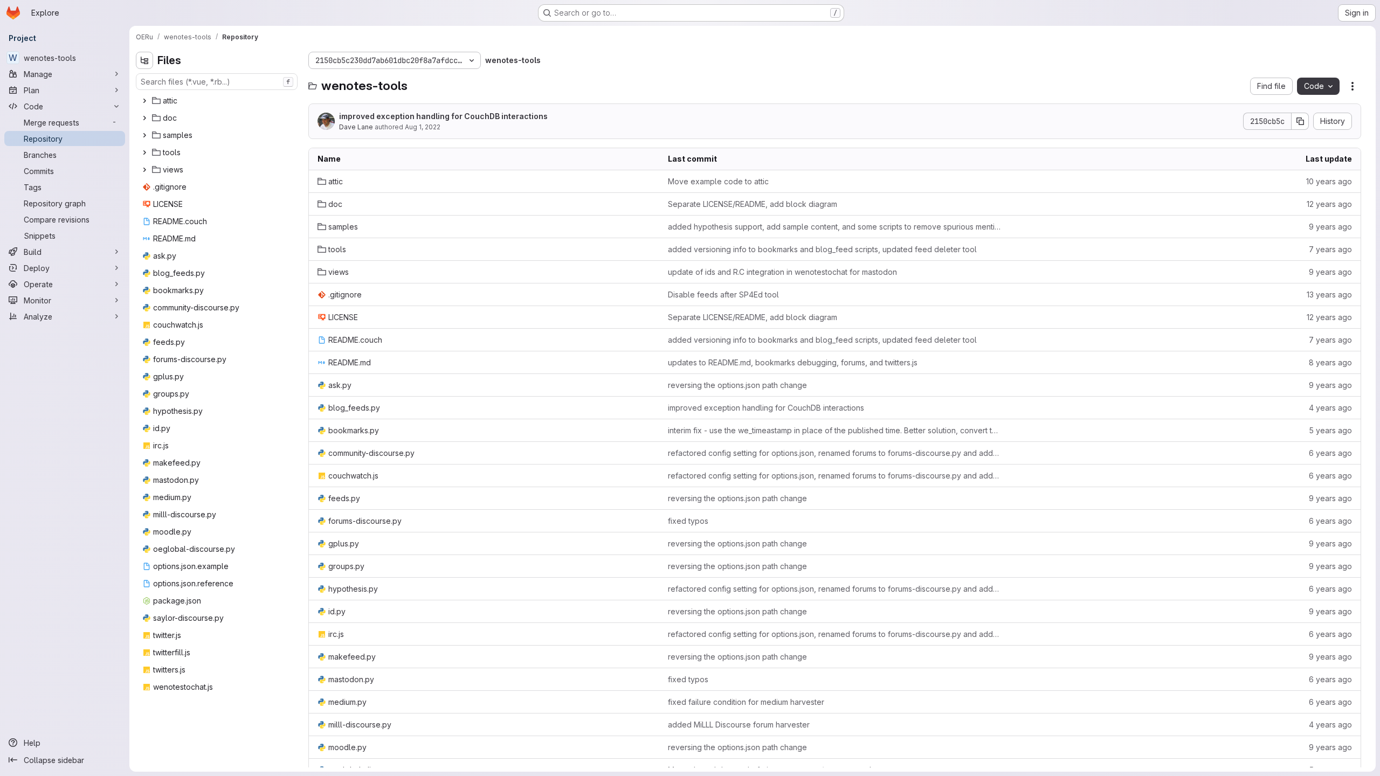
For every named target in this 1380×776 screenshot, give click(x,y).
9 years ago (1330, 226)
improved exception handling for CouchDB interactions (443, 116)
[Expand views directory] (144, 169)
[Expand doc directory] (144, 118)
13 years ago (1329, 294)
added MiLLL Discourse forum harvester (739, 724)
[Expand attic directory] (144, 100)
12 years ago (1329, 204)
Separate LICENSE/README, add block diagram (752, 204)
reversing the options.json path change (737, 385)
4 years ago (1330, 407)
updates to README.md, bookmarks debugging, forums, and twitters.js (792, 362)
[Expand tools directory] (144, 152)
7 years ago (1330, 249)
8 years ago (1330, 362)
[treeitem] (218, 100)
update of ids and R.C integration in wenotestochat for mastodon (782, 271)
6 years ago (1330, 453)
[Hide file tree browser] (144, 60)
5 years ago (1330, 430)
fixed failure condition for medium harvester (746, 701)
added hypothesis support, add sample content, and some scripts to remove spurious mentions (834, 226)
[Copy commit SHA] (1300, 121)
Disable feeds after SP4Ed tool (723, 294)
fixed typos (688, 520)
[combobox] (217, 81)
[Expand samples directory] (144, 135)
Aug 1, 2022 (422, 127)
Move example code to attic (718, 181)
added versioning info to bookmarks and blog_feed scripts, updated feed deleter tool (822, 249)
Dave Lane (356, 127)
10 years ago (1329, 181)
